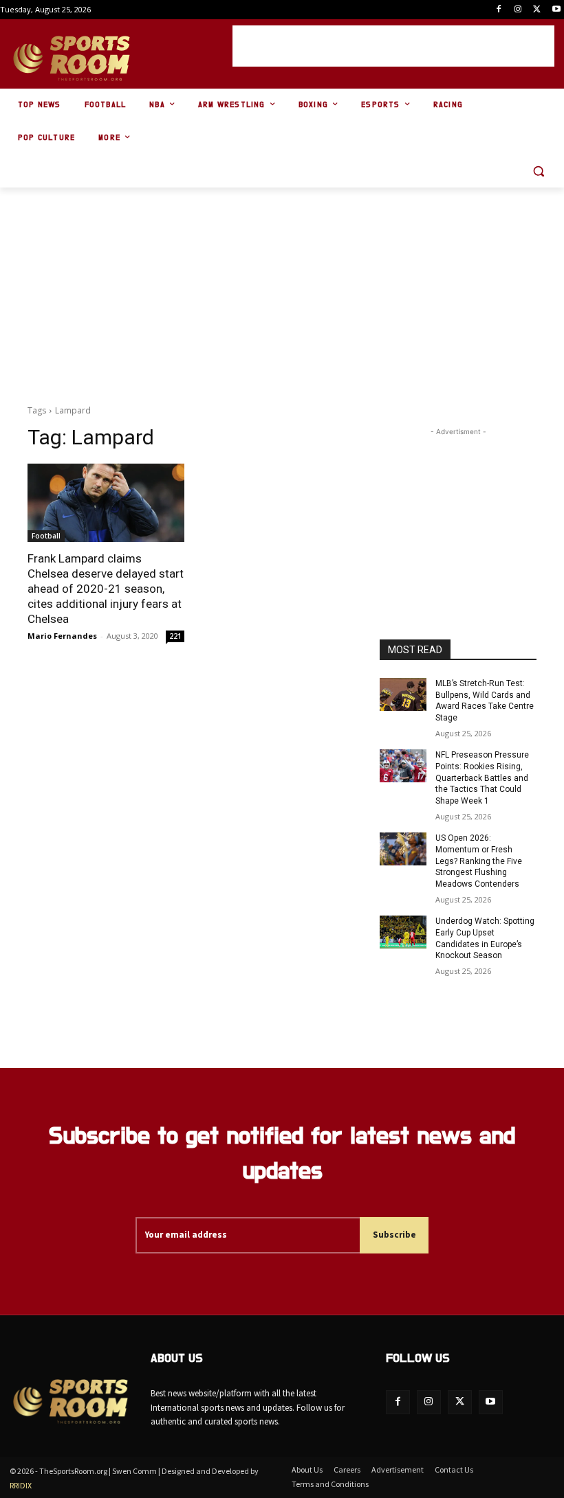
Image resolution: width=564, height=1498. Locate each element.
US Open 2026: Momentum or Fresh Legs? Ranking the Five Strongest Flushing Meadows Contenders (478, 861)
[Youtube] (556, 10)
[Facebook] (499, 10)
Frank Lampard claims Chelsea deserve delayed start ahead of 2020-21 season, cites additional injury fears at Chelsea (106, 589)
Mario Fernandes (62, 636)
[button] (538, 171)
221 (175, 636)
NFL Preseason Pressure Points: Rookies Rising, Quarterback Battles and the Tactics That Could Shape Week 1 (482, 778)
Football (46, 536)
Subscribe (394, 1234)
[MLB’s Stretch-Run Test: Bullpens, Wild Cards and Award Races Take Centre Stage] (403, 694)
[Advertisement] (393, 46)
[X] (537, 10)
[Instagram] (518, 10)
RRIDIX (21, 1485)
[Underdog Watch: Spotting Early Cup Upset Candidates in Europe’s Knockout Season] (403, 932)
